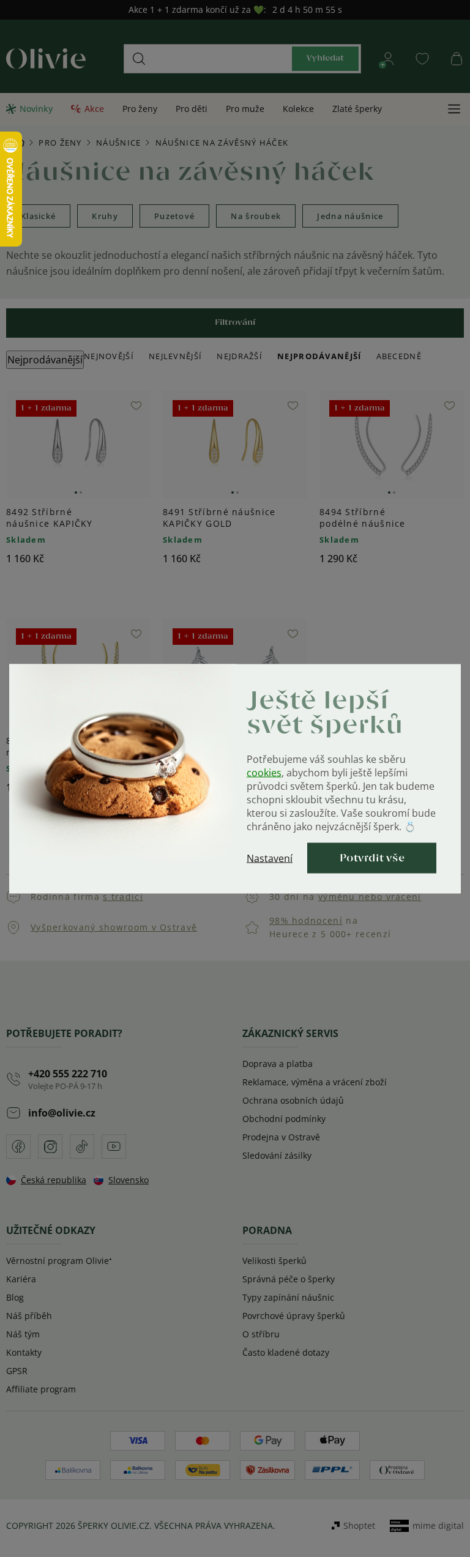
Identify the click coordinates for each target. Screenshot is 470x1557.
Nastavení (270, 857)
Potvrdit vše (372, 858)
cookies (264, 772)
